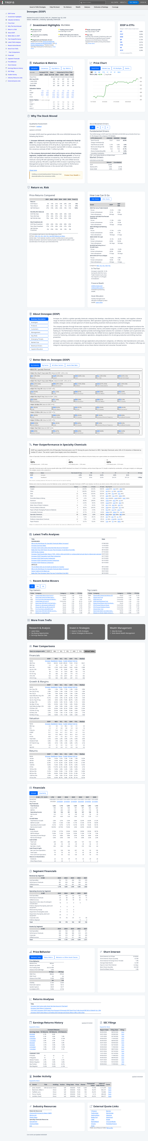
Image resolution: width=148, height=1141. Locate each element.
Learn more (99, 302)
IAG (107, 493)
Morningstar (109, 1113)
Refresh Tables (90, 651)
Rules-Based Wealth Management (123, 633)
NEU (36, 236)
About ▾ (123, 2)
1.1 (58, 90)
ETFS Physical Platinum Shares (101, 605)
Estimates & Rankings (101, 7)
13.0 (42, 93)
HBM (121, 489)
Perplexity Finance (111, 1124)
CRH (114, 503)
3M (95, 72)
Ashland (70, 661)
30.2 (58, 97)
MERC (119, 521)
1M (91, 72)
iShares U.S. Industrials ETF (42, 612)
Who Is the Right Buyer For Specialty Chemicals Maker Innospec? (50, 569)
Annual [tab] (33, 793)
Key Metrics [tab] (56, 68)
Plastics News (33, 1117)
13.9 (72, 93)
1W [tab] (37, 586)
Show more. (91, 43)
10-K (123, 1036)
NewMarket (54, 661)
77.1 (63, 95)
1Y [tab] (102, 127)
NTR (119, 519)
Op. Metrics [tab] (67, 68)
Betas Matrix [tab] (48, 957)
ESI (32, 399)
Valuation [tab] (34, 68)
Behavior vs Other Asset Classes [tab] (67, 957)
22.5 (63, 97)
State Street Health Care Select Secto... (103, 611)
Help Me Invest (55, 7)
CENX (107, 500)
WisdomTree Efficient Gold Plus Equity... (103, 603)
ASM (107, 507)
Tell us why (109, 1128)
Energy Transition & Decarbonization (41, 43)
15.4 (42, 95)
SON (118, 510)
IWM (121, 37)
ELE (120, 507)
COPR (107, 489)
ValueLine (109, 1115)
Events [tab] (127, 68)
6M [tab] (98, 127)
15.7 (53, 93)
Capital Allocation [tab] (37, 349)
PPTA (113, 507)
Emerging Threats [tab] (37, 339)
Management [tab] (35, 332)
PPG (32, 384)
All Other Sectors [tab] (57, 365)
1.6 (68, 90)
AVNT (76, 376)
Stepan (60, 661)
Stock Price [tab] (95, 68)
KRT (107, 505)
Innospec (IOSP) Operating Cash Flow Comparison (46, 556)
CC (118, 517)
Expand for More (34, 1027)
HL (112, 491)
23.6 (68, 97)
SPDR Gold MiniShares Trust (100, 601)
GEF (119, 505)
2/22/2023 (81, 801)
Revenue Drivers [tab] (36, 346)
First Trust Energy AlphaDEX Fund (44, 609)
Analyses (87, 7)
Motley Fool (94, 1117)
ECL (42, 236)
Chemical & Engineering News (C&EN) (41, 1113)
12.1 (58, 93)
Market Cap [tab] (106, 68)
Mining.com (33, 1115)
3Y (111, 72)
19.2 (72, 95)
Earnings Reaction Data (39, 635)
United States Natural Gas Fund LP (44, 595)
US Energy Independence (44, 44)
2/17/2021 (95, 801)
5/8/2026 (32, 1036)
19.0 (68, 93)
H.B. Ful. (75, 661)
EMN (32, 431)
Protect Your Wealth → (72, 175)
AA (119, 500)
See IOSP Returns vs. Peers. (57, 236)
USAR (115, 498)
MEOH (114, 512)
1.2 (42, 90)
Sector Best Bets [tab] (72, 365)
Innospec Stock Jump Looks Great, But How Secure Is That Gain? (49, 548)
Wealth (78, 7)
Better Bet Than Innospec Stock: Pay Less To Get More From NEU (49, 573)
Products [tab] (34, 326)
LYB (120, 415)
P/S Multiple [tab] (117, 68)
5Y (115, 72)
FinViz (92, 1126)
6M (99, 72)
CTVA (112, 519)
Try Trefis (133, 2)
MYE (113, 505)
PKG (107, 510)
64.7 (72, 97)
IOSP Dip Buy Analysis (37, 552)
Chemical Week (34, 1124)
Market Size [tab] (35, 342)
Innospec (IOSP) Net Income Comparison (43, 558)
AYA (107, 491)
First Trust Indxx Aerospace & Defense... (45, 599)
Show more (33, 170)
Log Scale (108, 74)
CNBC (92, 1119)
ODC (114, 514)
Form (109, 1088)
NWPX (120, 496)
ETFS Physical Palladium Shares (101, 607)
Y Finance (94, 1111)
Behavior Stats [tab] (36, 957)
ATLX (107, 498)
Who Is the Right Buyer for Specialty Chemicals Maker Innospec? (50, 543)
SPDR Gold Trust (97, 599)
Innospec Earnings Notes (38, 545)
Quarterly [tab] (42, 793)
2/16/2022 (88, 801)
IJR (121, 39)
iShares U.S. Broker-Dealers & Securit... (103, 612)
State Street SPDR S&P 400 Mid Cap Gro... (46, 611)
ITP (113, 521)
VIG (121, 42)
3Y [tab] (107, 127)
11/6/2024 (33, 1049)
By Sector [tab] (45, 365)
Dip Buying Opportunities (40, 633)
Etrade (108, 1119)
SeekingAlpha (95, 1115)
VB (121, 47)
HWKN (107, 512)
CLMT (54, 376)
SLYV (121, 50)
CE (32, 376)
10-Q (122, 1032)
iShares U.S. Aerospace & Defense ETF (45, 605)
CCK (113, 510)
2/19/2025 (67, 801)
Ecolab (65, 661)
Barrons (108, 1111)
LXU (121, 512)
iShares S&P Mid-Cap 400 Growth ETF (45, 607)
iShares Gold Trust (98, 597)
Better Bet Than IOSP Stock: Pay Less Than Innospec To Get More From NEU (53, 550)
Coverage (115, 7)
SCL (39, 236)
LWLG (107, 514)
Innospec (48, 661)
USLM (107, 503)
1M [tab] (43, 586)
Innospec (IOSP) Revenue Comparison (42, 562)
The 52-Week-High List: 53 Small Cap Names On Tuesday (47, 567)
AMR (107, 496)
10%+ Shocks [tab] (95, 199)
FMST (124, 498)
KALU (114, 500)
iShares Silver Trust (98, 609)
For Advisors (68, 7)
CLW (107, 521)
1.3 (54, 90)
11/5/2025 (33, 1040)
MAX (119, 72)
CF (106, 519)
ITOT (121, 34)
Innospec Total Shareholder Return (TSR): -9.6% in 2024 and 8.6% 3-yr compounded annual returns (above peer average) (66, 554)
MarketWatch (95, 1121)
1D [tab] (32, 586)
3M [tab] (92, 127)
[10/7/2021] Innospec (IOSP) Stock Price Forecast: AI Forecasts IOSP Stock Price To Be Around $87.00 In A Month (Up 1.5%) (66, 1010)
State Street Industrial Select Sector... (45, 597)
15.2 (63, 93)
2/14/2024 (74, 801)
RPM (54, 384)
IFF (97, 415)
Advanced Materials (48, 41)
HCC (113, 496)
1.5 (63, 90)
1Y (107, 72)
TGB (114, 489)
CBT (107, 517)
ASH (45, 236)
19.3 (53, 95)
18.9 (47, 95)
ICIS (31, 1126)
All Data (114, 2)
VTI (121, 31)
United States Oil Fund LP (42, 601)
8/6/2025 (32, 1043)
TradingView (94, 1113)
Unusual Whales (111, 1121)
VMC (120, 503)
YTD (103, 72)
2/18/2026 (60, 801)
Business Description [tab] (38, 319)
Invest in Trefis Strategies (38, 7)
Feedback (39, 126)
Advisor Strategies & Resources (82, 633)
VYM (121, 45)
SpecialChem (33, 1121)
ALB (32, 391)
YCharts (93, 1124)
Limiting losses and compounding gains (97, 287)
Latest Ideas (35, 631)
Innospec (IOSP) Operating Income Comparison (45, 560)
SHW (98, 391)
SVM (118, 491)
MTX (120, 376)
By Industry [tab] (35, 365)
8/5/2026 (32, 1034)
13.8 (47, 93)
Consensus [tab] (44, 68)
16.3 (58, 95)
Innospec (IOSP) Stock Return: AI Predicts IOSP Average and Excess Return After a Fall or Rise (57, 1012)
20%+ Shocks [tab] (106, 199)
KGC (119, 493)
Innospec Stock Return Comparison (41, 1008)
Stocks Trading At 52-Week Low (40, 571)
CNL (113, 493)
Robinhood (109, 1117)
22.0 (68, 95)
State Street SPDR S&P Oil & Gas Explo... (45, 603)
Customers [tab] (34, 329)
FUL (48, 236)
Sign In (143, 2)
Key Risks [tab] (34, 336)
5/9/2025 (32, 1045)
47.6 (53, 97)
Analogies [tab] (34, 322)
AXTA (98, 384)
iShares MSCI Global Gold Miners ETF (103, 595)
